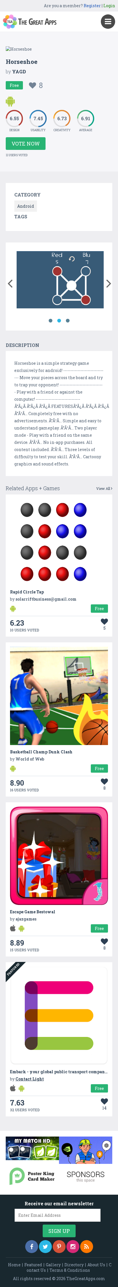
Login (109, 5)
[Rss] (86, 1246)
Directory (74, 1264)
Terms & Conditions (70, 1270)
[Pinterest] (59, 1246)
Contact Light (29, 1079)
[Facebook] (31, 1246)
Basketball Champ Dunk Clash (41, 752)
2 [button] (59, 321)
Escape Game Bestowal (32, 911)
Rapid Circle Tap (27, 592)
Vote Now (25, 143)
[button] (9, 282)
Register (92, 5)
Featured (33, 1264)
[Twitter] (45, 1246)
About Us (96, 1264)
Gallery (53, 1264)
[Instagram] (72, 1246)
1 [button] (50, 321)
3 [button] (67, 321)
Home (14, 1264)
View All (103, 488)
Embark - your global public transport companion (61, 1071)
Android (25, 206)
